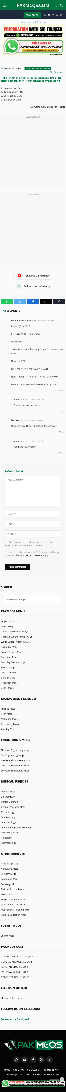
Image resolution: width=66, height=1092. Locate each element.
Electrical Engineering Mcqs (15, 750)
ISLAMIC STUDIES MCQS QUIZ (17, 956)
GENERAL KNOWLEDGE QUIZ (16, 961)
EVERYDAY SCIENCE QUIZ (14, 971)
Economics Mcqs (10, 878)
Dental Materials (9, 801)
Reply (61, 390)
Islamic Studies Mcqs (12, 652)
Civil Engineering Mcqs (12, 755)
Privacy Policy (12, 555)
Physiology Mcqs (9, 832)
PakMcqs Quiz (15, 1074)
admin (16, 399)
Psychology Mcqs (10, 863)
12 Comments (59, 72)
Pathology (6, 837)
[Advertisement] (33, 152)
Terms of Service (33, 555)
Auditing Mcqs (8, 729)
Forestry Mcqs (8, 873)
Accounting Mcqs (10, 724)
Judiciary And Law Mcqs (13, 904)
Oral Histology (8, 822)
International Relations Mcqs (16, 909)
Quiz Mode (32, 14)
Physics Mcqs (8, 667)
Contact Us (34, 1069)
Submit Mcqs (7, 935)
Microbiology (7, 812)
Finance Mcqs (8, 708)
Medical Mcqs (8, 791)
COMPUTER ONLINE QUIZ (15, 977)
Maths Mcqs (7, 626)
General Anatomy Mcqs (13, 806)
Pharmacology (8, 842)
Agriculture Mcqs (9, 868)
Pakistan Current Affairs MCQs (16, 636)
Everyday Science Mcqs (38, 68)
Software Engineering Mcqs (15, 770)
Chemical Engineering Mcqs (15, 765)
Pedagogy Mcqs (9, 682)
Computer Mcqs (9, 657)
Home (7, 1069)
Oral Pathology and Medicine (16, 827)
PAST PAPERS (34, 1074)
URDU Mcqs (7, 687)
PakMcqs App (51, 1069)
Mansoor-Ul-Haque (12, 68)
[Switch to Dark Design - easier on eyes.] (56, 5)
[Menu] (5, 5)
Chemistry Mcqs (9, 672)
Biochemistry (8, 796)
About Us (18, 1069)
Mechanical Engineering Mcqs (16, 760)
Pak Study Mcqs (9, 646)
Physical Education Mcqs (13, 914)
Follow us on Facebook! (15, 1019)
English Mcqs (7, 621)
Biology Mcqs (8, 677)
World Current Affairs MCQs (15, 641)
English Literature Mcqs (13, 899)
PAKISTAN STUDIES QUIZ (14, 966)
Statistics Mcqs (8, 894)
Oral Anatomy (8, 817)
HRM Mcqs (6, 713)
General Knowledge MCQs (14, 631)
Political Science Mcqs (12, 889)
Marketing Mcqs (9, 718)
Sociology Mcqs (9, 884)
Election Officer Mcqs (12, 998)
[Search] (61, 5)
